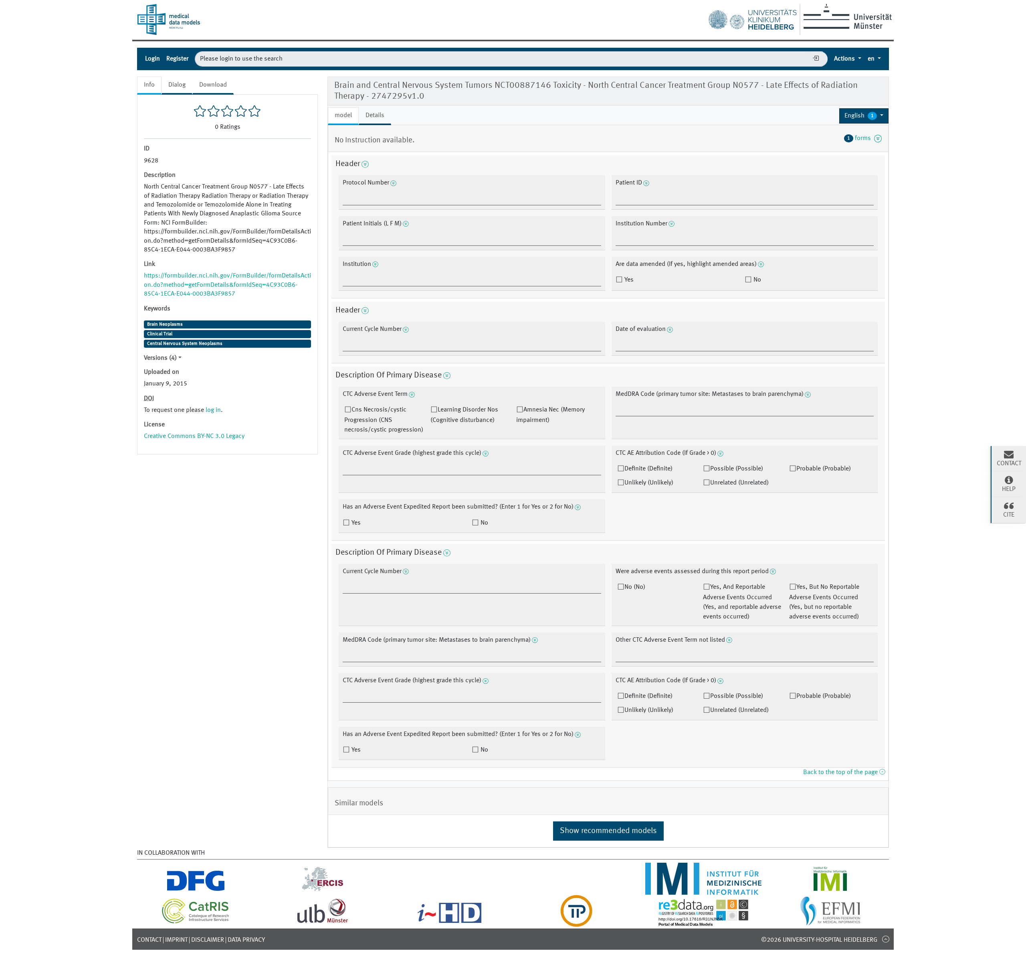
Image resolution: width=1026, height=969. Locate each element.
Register (177, 59)
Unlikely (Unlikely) (648, 483)
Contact (149, 940)
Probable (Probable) (823, 469)
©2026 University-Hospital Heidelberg (819, 940)
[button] (864, 116)
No (756, 280)
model (343, 115)
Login (152, 59)
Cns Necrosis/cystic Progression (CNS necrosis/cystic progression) (383, 420)
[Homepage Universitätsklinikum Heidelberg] (752, 17)
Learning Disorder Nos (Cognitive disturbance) (464, 415)
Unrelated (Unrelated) (739, 483)
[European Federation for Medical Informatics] (830, 922)
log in (213, 410)
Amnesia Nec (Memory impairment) (550, 415)
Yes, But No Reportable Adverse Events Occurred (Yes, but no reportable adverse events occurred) (824, 602)
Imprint (176, 940)
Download (213, 85)
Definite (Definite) (648, 469)
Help (1009, 489)
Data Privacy (246, 940)
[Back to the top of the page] (885, 939)
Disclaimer (207, 940)
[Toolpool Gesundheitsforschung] (576, 922)
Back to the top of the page (841, 772)
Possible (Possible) (736, 469)
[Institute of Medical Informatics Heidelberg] (703, 890)
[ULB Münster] (322, 922)
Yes (628, 280)
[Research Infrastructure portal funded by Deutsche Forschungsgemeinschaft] (195, 890)
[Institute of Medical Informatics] (830, 890)
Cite (1008, 515)
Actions (845, 59)
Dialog (177, 85)
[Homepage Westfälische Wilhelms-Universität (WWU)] (846, 16)
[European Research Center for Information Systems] (322, 890)
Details (375, 115)
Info (149, 85)
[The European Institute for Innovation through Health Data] (449, 922)
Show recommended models (608, 831)
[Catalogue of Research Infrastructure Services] (195, 922)
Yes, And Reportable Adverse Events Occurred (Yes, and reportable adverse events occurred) (742, 602)
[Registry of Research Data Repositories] (703, 922)
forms (860, 138)
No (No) (634, 587)
